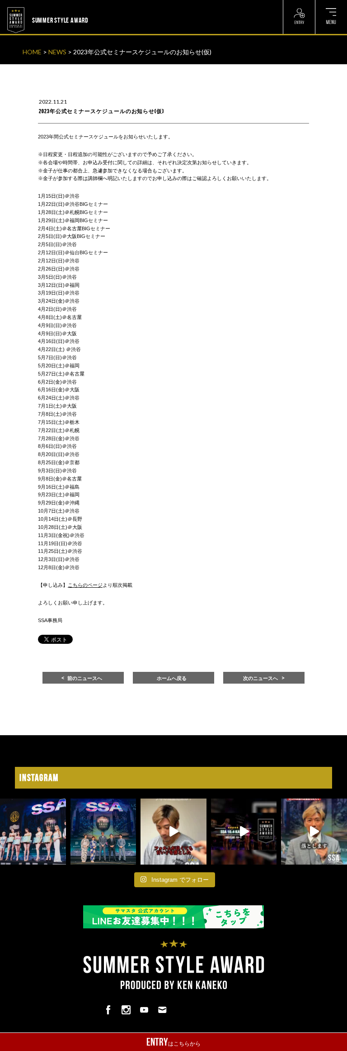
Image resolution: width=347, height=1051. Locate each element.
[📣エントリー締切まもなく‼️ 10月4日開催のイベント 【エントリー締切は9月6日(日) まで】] (244, 832)
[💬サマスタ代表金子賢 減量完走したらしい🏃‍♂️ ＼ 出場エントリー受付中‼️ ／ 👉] (173, 832)
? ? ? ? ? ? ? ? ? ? (110, 5)
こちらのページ (85, 585)
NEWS (57, 52)
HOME (32, 52)
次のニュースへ (260, 678)
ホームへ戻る (172, 678)
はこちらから (173, 1042)
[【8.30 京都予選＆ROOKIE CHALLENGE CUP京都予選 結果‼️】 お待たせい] (103, 832)
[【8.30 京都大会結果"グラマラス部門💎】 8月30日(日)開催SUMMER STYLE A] (33, 832)
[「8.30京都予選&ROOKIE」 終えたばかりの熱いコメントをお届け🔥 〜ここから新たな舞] (314, 832)
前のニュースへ (84, 678)
